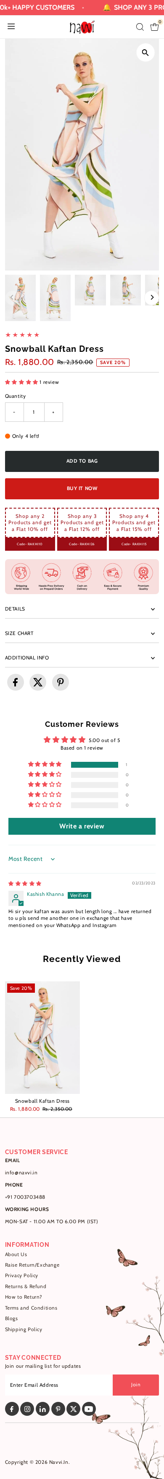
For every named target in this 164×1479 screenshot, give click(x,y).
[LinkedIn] (43, 1409)
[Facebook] (12, 1409)
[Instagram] (27, 1409)
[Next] (151, 298)
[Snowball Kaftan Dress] (42, 1037)
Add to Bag (82, 461)
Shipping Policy (23, 1329)
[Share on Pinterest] (60, 682)
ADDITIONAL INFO (27, 658)
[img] (25, 884)
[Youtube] (89, 1409)
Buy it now (82, 488)
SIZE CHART (19, 633)
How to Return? (23, 1297)
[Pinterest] (58, 1409)
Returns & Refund (26, 1286)
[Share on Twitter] (37, 682)
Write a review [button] (81, 826)
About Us (16, 1254)
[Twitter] (73, 1409)
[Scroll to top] (147, 1455)
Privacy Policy (21, 1275)
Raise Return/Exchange (32, 1265)
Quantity (15, 396)
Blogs (11, 1318)
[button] (22, 382)
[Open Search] (140, 27)
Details (15, 609)
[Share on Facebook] (15, 682)
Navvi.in (59, 1462)
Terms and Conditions (31, 1308)
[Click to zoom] (145, 52)
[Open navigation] (11, 27)
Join (135, 1385)
